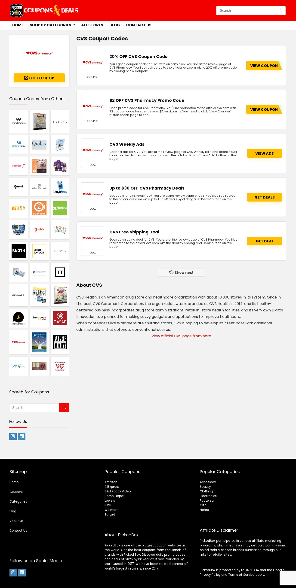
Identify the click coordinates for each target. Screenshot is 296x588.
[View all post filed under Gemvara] (18, 295)
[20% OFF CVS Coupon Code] (92, 62)
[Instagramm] (13, 436)
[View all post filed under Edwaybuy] (18, 144)
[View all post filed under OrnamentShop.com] (60, 365)
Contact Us (138, 25)
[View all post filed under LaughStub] (60, 187)
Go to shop (41, 78)
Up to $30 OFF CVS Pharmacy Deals (146, 188)
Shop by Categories (50, 25)
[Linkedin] (21, 436)
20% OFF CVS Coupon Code (138, 56)
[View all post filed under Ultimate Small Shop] (60, 295)
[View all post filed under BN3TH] (18, 250)
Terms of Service (241, 575)
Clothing (206, 491)
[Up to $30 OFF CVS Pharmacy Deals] (92, 194)
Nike (108, 505)
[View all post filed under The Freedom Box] (39, 121)
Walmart (111, 510)
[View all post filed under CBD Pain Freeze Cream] (60, 144)
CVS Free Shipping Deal (134, 232)
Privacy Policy (210, 575)
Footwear (207, 500)
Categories (18, 501)
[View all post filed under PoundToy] (39, 208)
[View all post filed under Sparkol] (18, 165)
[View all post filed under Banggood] (39, 318)
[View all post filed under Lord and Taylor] (39, 250)
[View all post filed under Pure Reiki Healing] (18, 272)
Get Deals (265, 197)
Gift (203, 505)
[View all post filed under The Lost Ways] (39, 365)
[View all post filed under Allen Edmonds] (39, 187)
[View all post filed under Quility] (39, 144)
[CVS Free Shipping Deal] (92, 238)
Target (110, 514)
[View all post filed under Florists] (60, 208)
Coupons (16, 492)
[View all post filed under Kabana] (60, 121)
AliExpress (112, 487)
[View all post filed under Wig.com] (18, 365)
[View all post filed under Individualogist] (60, 165)
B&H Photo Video (118, 491)
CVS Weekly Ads (126, 144)
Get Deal (265, 241)
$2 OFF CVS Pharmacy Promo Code (146, 100)
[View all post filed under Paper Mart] (60, 342)
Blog (114, 25)
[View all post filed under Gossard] (18, 187)
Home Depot (115, 496)
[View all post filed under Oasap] (60, 318)
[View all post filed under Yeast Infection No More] (39, 342)
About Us (16, 521)
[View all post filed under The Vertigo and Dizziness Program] (39, 165)
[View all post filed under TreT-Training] (18, 229)
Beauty (205, 487)
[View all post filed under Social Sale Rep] (18, 318)
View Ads (264, 153)
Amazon (111, 482)
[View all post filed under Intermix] (60, 250)
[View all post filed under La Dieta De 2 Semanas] (60, 229)
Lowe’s (110, 500)
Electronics (208, 496)
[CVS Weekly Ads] (92, 150)
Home (18, 25)
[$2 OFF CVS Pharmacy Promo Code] (92, 106)
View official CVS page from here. (181, 336)
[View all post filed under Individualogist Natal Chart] (39, 272)
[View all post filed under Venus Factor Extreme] (39, 295)
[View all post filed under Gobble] (39, 229)
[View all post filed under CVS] (18, 342)
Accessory (208, 482)
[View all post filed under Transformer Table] (60, 272)
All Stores (92, 25)
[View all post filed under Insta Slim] (18, 208)
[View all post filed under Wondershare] (18, 121)
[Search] (280, 10)
